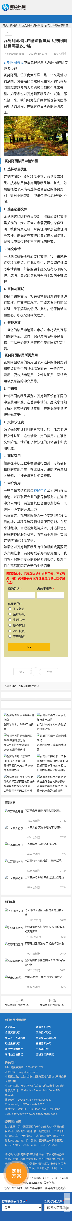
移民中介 (40, 490)
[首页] (67, 1189)
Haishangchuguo (14, 53)
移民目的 (15, 604)
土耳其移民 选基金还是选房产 (42, 844)
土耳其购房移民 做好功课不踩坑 (43, 860)
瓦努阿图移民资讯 (32, 25)
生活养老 (19, 619)
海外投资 (19, 631)
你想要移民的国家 (14, 1201)
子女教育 (19, 608)
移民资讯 (15, 25)
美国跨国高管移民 (46, 1037)
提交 (29, 647)
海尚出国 (10, 1026)
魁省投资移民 (12, 1043)
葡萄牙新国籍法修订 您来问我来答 (44, 943)
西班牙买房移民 (45, 1054)
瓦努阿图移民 (14, 63)
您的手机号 (45, 588)
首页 (5, 25)
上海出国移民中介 (32, 1188)
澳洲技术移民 (43, 1032)
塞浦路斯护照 (43, 1043)
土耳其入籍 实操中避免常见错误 (43, 827)
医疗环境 (19, 614)
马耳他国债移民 (14, 1054)
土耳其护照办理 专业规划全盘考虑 (44, 877)
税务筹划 (19, 625)
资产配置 (19, 636)
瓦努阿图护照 (18, 695)
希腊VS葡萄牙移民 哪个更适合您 (43, 976)
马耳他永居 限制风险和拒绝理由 (43, 810)
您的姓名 (15, 588)
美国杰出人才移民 (15, 1037)
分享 (49, 671)
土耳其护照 (42, 1048)
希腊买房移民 (12, 1032)
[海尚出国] (13, 9)
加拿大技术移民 (14, 1048)
